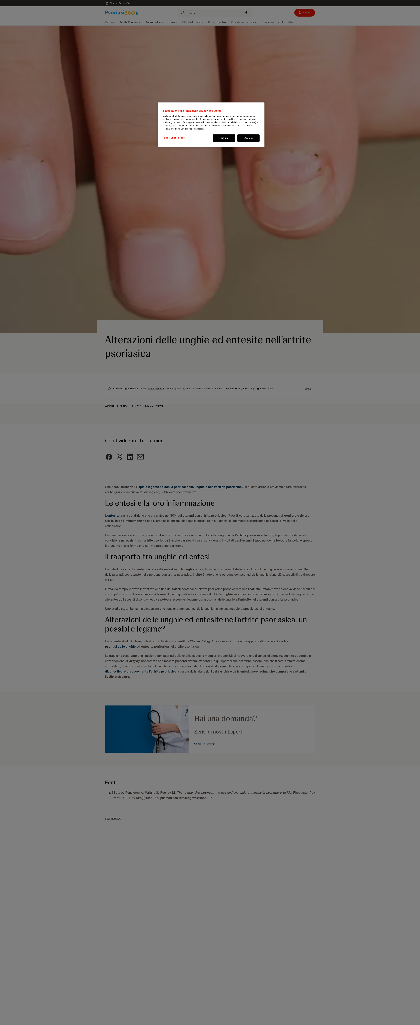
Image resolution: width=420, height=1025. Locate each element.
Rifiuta (224, 138)
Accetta (248, 138)
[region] (211, 124)
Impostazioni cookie (174, 138)
